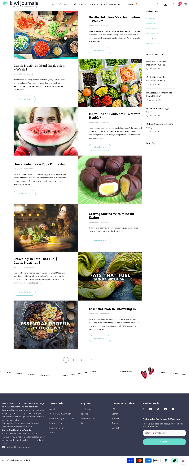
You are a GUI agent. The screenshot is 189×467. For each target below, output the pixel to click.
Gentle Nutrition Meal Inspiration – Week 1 (39, 67)
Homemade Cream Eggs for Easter (39, 164)
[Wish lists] (172, 4)
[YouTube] (173, 409)
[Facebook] (143, 409)
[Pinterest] (158, 409)
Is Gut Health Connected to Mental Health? (115, 116)
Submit (164, 441)
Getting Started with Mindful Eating (111, 215)
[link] (94, 373)
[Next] (91, 360)
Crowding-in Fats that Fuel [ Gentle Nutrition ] (35, 260)
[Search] (158, 4)
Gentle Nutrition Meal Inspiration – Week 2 (114, 19)
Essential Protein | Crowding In (112, 309)
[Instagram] (151, 409)
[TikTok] (166, 409)
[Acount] (165, 4)
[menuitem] (160, 18)
